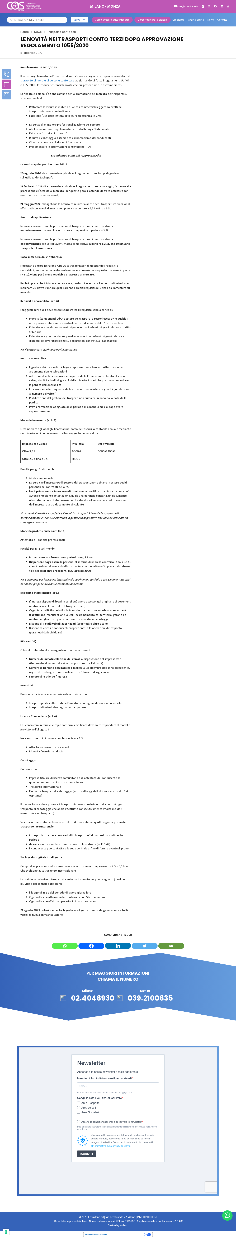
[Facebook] (91, 946)
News (210, 19)
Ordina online (196, 19)
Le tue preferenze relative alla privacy (127, 1235)
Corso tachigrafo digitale (153, 19)
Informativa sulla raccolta (96, 1235)
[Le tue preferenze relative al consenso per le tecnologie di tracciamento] (6, 1232)
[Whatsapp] (65, 946)
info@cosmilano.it (187, 6)
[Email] (171, 946)
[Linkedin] (118, 946)
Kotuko (124, 1225)
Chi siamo (178, 19)
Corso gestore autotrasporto (112, 19)
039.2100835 (150, 998)
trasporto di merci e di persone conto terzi (47, 80)
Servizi (77, 19)
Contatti (222, 19)
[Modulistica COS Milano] (203, 6)
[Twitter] (145, 946)
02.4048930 (93, 998)
